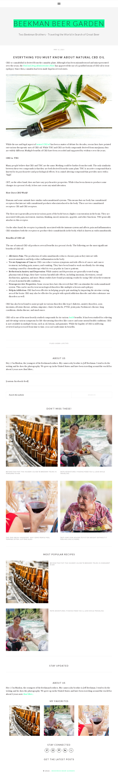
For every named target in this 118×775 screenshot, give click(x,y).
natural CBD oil (43, 144)
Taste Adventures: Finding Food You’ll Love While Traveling (77, 611)
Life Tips (64, 343)
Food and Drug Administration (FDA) (39, 66)
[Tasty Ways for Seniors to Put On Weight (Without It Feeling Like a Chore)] (86, 507)
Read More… (28, 369)
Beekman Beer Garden (59, 23)
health (71, 317)
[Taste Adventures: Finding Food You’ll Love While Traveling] (86, 441)
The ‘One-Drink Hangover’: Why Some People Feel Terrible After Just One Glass (28, 538)
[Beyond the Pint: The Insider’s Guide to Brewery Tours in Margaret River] (32, 441)
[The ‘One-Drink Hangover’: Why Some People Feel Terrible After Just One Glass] (32, 507)
